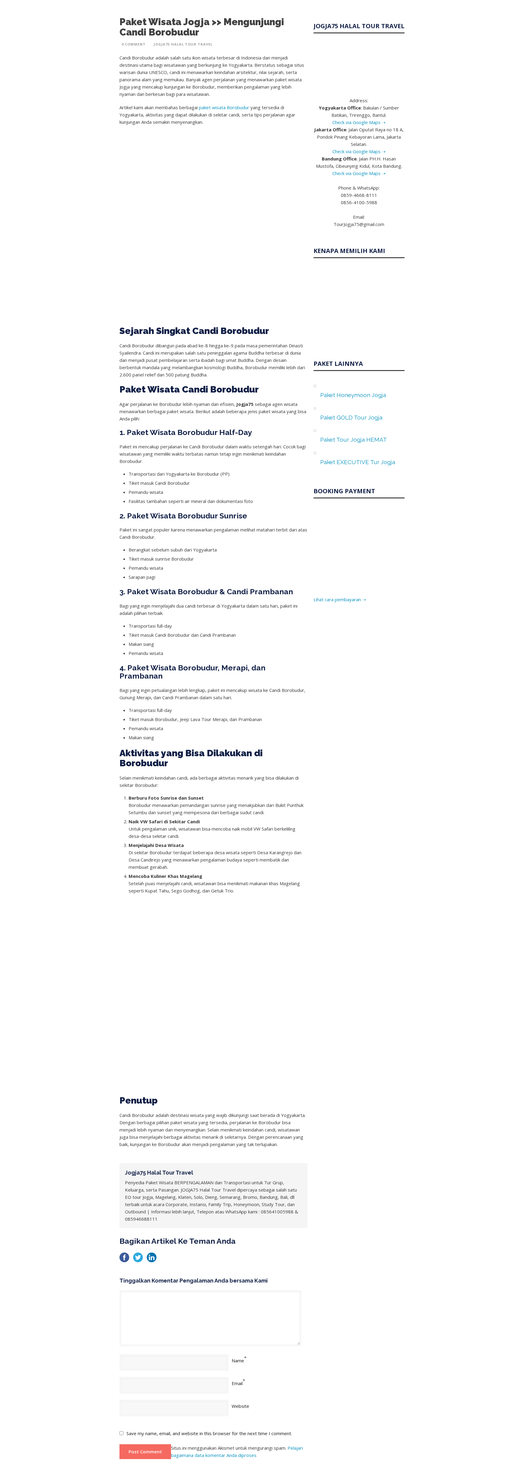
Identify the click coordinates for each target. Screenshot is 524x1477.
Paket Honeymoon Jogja (353, 395)
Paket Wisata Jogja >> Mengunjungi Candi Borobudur (201, 27)
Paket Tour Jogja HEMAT (353, 439)
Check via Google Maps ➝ (359, 122)
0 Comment (134, 44)
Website (240, 1406)
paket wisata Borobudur (224, 107)
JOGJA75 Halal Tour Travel (183, 44)
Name (238, 1360)
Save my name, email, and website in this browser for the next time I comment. (209, 1433)
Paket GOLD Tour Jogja (351, 417)
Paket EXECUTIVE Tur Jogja (357, 462)
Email (237, 1383)
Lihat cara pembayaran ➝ (340, 599)
